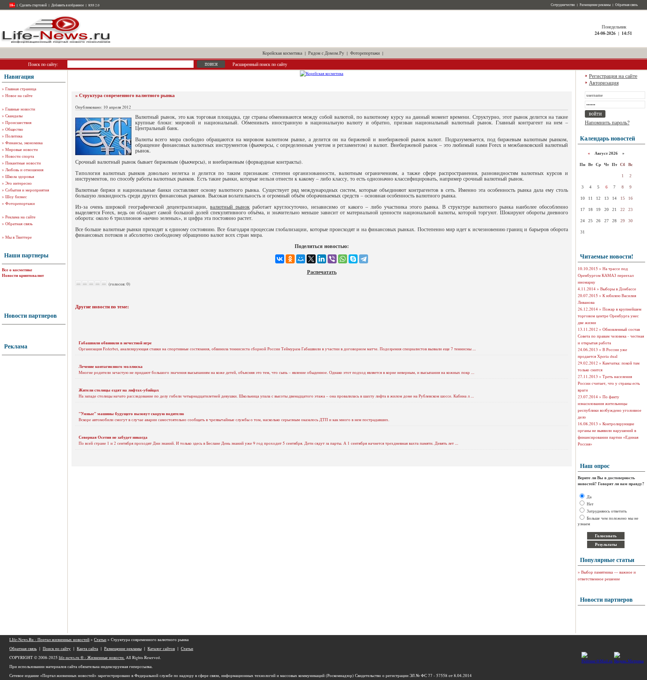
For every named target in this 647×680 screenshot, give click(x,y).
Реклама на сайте (20, 217)
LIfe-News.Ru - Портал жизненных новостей (49, 639)
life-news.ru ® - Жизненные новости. (92, 657)
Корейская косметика (282, 53)
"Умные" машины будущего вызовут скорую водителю (131, 414)
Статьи (100, 639)
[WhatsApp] (342, 258)
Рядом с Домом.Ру (326, 53)
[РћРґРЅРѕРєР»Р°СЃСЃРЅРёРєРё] (290, 258)
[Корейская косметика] (321, 73)
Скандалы (13, 115)
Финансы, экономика (24, 142)
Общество (14, 129)
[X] (311, 258)
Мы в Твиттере (18, 237)
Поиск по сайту (57, 648)
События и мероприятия (27, 190)
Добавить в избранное (67, 5)
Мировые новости (21, 149)
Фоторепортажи (365, 53)
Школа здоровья (19, 176)
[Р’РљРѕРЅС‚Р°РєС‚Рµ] (279, 258)
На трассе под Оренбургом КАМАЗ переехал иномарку (606, 275)
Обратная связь (626, 5)
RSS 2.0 (94, 5)
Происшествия (18, 122)
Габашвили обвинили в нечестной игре (115, 343)
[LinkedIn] (321, 258)
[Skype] (353, 258)
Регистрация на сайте (613, 75)
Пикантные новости (23, 163)
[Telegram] (363, 258)
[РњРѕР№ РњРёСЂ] (300, 258)
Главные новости (20, 109)
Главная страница (20, 88)
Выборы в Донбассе (618, 288)
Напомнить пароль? (607, 122)
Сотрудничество (563, 5)
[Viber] (332, 258)
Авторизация (604, 82)
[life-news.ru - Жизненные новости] (56, 42)
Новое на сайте (19, 95)
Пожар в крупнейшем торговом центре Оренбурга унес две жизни (609, 315)
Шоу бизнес (16, 196)
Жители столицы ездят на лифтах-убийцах (119, 390)
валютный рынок (230, 206)
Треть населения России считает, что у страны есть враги (609, 383)
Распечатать (322, 272)
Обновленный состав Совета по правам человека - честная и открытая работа (611, 335)
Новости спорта (19, 156)
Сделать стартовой (33, 5)
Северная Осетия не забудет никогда (113, 437)
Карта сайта (87, 648)
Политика (13, 136)
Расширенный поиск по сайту (260, 64)
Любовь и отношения (24, 169)
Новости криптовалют (23, 275)
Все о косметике (17, 270)
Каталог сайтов (161, 648)
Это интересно (18, 183)
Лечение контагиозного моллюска (111, 366)
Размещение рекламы (595, 5)
